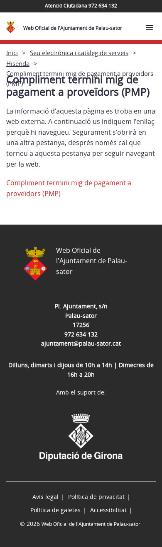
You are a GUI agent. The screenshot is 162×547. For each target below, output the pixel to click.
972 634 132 (81, 334)
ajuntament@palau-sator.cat (81, 343)
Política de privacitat (96, 497)
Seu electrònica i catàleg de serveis (79, 52)
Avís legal (45, 497)
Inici (12, 52)
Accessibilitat (108, 510)
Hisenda (17, 63)
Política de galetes (55, 510)
